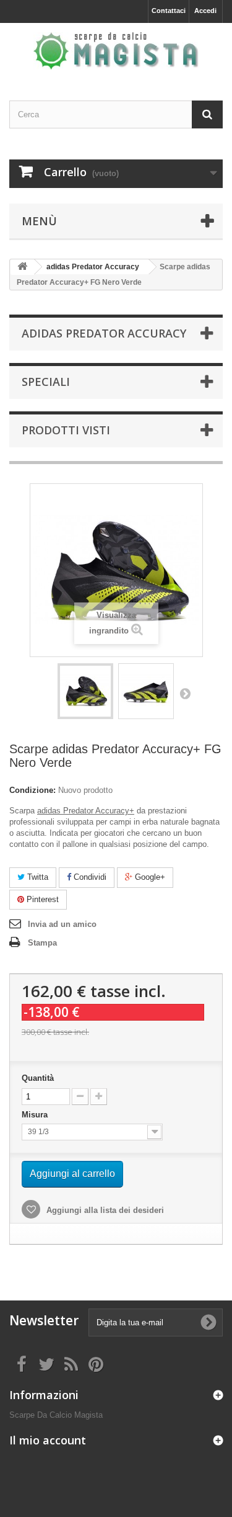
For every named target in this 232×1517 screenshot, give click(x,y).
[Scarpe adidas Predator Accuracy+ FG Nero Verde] (85, 691)
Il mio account (47, 1440)
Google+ (148, 877)
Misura (36, 1114)
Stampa (42, 942)
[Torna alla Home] (22, 267)
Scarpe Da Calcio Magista (56, 1415)
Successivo (185, 693)
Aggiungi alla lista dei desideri (104, 1210)
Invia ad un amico (62, 924)
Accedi (205, 10)
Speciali (46, 381)
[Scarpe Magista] (116, 50)
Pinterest (41, 899)
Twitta (36, 877)
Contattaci (169, 10)
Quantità (38, 1078)
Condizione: (32, 790)
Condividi (88, 877)
